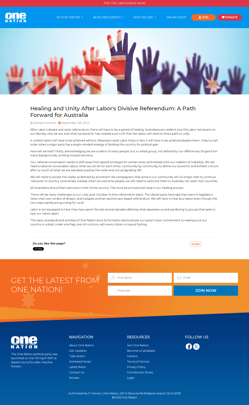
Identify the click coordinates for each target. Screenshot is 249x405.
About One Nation (81, 345)
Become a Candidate (141, 350)
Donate (74, 377)
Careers (132, 356)
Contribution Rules (140, 372)
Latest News (77, 367)
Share (195, 244)
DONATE (231, 17)
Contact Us (76, 372)
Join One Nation (138, 345)
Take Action (77, 356)
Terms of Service (138, 361)
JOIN (205, 17)
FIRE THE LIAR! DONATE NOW (124, 3)
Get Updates (77, 350)
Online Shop (176, 17)
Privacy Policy (136, 367)
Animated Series (80, 361)
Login (130, 377)
